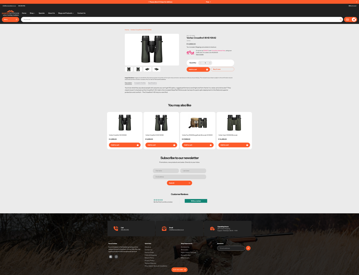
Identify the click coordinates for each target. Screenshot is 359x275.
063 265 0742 (21, 6)
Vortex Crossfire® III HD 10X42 (141, 30)
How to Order (149, 252)
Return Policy (149, 258)
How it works (200, 54)
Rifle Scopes (185, 258)
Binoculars (184, 250)
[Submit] (248, 248)
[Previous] (149, 2)
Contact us (148, 250)
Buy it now (217, 69)
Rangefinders (185, 255)
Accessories (185, 247)
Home (127, 30)
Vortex (189, 40)
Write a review (196, 201)
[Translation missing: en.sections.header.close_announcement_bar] (357, 2)
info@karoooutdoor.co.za (9, 6)
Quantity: (192, 63)
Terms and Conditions (160, 79)
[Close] (185, 270)
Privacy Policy (149, 260)
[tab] (128, 83)
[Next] (210, 2)
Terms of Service (150, 263)
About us (148, 247)
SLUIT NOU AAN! (178, 270)
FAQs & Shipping (151, 255)
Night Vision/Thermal (188, 252)
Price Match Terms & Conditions (156, 266)
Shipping (198, 47)
